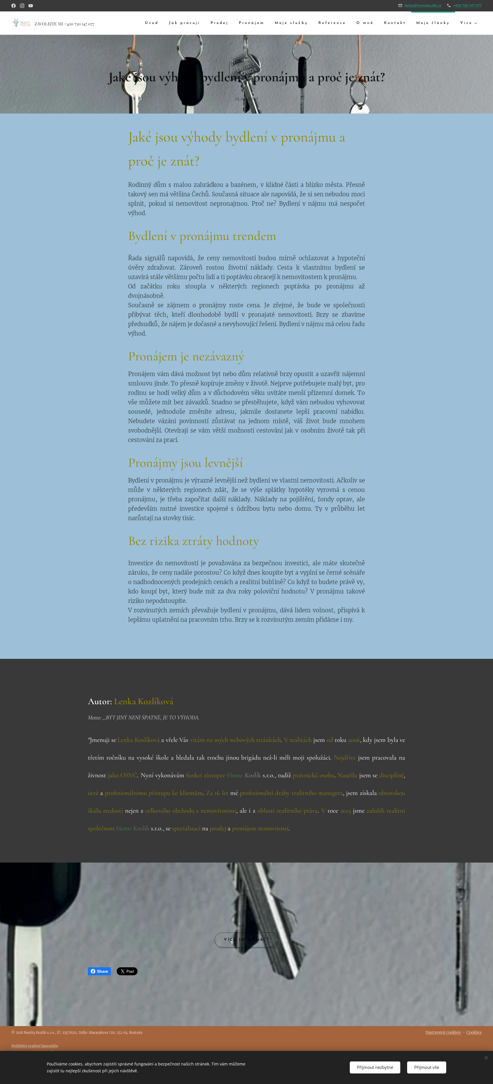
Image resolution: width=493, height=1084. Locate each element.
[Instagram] (22, 6)
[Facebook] (13, 6)
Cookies (474, 1032)
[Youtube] (30, 6)
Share (102, 971)
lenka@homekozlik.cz (423, 5)
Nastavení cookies (443, 1032)
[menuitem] (152, 23)
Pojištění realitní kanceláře (34, 1046)
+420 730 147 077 (467, 5)
